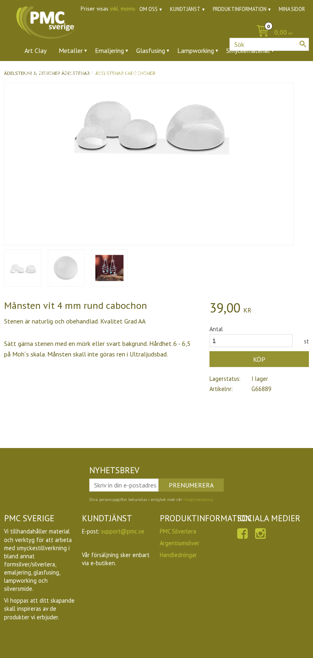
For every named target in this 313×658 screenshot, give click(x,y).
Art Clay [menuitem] (35, 50)
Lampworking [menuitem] (195, 50)
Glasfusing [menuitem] (150, 50)
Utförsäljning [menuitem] (208, 73)
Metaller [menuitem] (71, 50)
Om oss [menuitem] (148, 9)
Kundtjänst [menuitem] (185, 9)
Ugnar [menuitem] (169, 73)
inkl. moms (122, 8)
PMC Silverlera (178, 531)
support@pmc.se (122, 531)
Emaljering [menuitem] (109, 50)
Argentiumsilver (179, 543)
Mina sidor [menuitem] (292, 9)
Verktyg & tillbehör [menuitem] (123, 73)
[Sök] (303, 44)
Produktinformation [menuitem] (240, 9)
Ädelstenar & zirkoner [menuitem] (54, 73)
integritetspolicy (197, 499)
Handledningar (178, 555)
